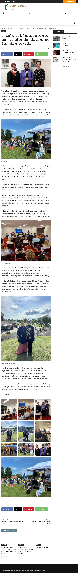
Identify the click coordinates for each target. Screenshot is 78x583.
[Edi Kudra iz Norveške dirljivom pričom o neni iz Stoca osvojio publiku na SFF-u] (8, 540)
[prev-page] (2, 557)
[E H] (2, 49)
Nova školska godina (42, 547)
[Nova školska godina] (43, 540)
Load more (64, 66)
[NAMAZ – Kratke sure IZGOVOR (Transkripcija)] (56, 52)
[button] (74, 22)
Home (3, 28)
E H (7, 49)
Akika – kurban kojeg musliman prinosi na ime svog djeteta (69, 59)
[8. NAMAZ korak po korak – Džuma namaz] (56, 45)
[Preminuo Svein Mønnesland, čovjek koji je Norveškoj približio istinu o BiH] (26, 540)
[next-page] (6, 557)
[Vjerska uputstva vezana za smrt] (56, 38)
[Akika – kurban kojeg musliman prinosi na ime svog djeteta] (56, 59)
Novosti (8, 28)
